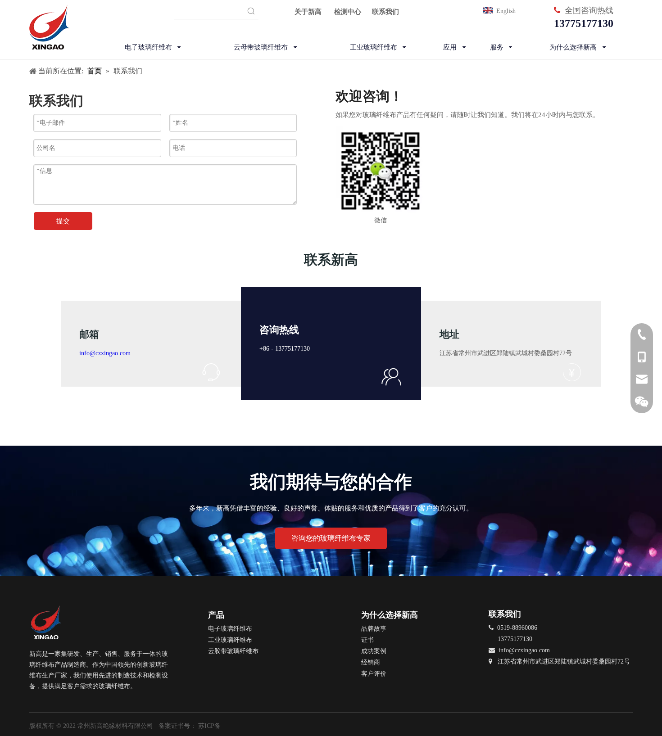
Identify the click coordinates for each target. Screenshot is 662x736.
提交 (63, 221)
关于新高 (308, 11)
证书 (367, 640)
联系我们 (385, 11)
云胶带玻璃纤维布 (233, 651)
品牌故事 (373, 628)
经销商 (370, 662)
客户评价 (373, 673)
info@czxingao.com (105, 353)
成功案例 (373, 651)
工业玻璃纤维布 (230, 640)
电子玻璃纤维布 (230, 628)
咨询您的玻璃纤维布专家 (331, 538)
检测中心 (347, 11)
